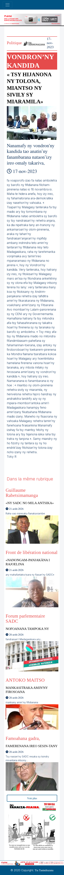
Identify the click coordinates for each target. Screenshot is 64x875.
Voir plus (32, 798)
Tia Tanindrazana (44, 870)
